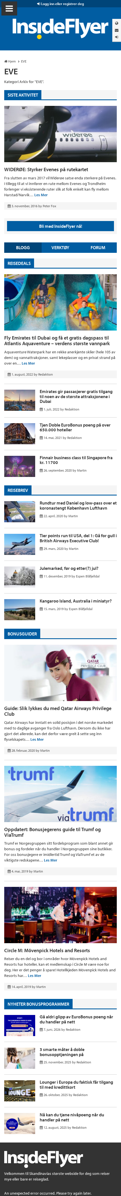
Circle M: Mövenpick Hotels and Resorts (47, 950)
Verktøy (60, 247)
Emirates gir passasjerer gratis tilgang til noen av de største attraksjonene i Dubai (76, 396)
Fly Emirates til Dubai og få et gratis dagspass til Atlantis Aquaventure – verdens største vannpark (57, 340)
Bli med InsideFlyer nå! (60, 226)
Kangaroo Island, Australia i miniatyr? (76, 601)
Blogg (23, 247)
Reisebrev (18, 490)
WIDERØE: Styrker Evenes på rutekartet (46, 169)
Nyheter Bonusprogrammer (38, 1004)
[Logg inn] (116, 37)
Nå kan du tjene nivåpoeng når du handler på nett (72, 1117)
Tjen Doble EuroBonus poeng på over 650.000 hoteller (75, 427)
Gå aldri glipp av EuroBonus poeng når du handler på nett (76, 1019)
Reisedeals (19, 263)
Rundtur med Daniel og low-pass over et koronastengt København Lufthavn (78, 505)
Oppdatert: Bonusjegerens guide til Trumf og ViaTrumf (52, 832)
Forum (98, 247)
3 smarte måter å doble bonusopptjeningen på (62, 1051)
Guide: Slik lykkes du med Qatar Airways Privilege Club (57, 711)
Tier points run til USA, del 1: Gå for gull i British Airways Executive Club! (78, 538)
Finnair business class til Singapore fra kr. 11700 (76, 460)
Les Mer (41, 194)
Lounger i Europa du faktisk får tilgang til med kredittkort (76, 1084)
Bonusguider (22, 634)
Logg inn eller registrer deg (62, 3)
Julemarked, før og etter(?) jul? (69, 568)
